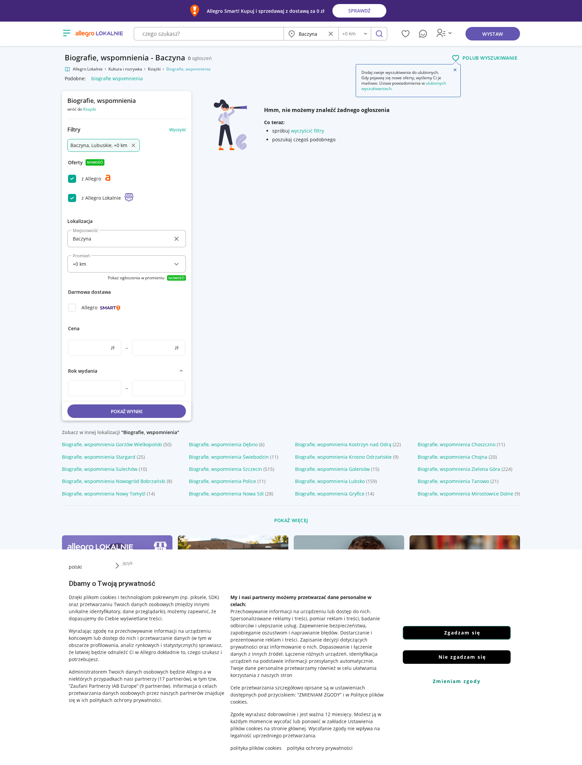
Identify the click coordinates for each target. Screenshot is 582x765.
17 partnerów (174, 679)
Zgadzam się (462, 632)
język (128, 563)
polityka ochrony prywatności (320, 748)
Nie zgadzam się (462, 657)
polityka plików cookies (256, 748)
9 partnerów (155, 686)
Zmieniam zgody (457, 681)
